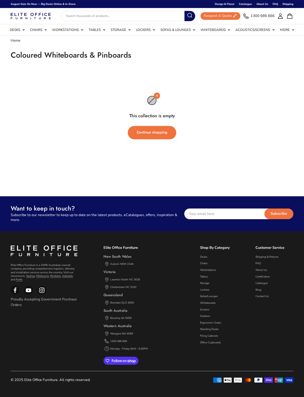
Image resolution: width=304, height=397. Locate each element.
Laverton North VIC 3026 (125, 279)
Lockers (143, 30)
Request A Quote (218, 16)
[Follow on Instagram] (28, 294)
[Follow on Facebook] (15, 294)
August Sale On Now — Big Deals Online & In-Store (43, 4)
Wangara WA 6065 (121, 333)
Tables (95, 30)
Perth (19, 279)
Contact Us (262, 296)
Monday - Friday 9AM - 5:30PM (129, 348)
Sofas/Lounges (209, 296)
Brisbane (55, 276)
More (285, 30)
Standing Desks (209, 329)
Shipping (287, 4)
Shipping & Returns (267, 257)
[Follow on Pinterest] (41, 294)
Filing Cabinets (209, 336)
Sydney (30, 276)
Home (15, 40)
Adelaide (67, 276)
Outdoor (205, 316)
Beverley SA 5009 (121, 318)
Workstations (65, 30)
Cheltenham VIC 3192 (123, 287)
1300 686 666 (118, 341)
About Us (262, 4)
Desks (15, 30)
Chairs (36, 30)
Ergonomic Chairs (210, 322)
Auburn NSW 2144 (121, 264)
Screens (204, 309)
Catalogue (245, 4)
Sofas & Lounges (175, 30)
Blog (258, 290)
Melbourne (42, 276)
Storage (118, 30)
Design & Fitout (224, 4)
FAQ (275, 4)
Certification (262, 276)
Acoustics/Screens (252, 30)
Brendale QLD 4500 (122, 302)
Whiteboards (213, 30)
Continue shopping (152, 132)
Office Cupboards (210, 342)
